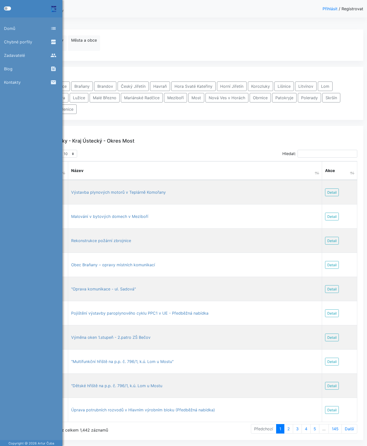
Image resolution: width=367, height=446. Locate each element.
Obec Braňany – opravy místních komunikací (113, 264)
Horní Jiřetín (231, 86)
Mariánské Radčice (142, 97)
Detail (332, 192)
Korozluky (260, 86)
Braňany (82, 86)
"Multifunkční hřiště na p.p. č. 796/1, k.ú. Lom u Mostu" (122, 361)
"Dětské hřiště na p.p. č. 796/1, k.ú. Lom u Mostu (116, 385)
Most (196, 97)
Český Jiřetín (133, 86)
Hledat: (289, 153)
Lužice (79, 97)
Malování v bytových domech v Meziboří (109, 216)
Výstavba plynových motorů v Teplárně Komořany (118, 192)
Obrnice (260, 97)
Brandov (105, 86)
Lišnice (284, 86)
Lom (325, 86)
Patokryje (284, 97)
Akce (330, 170)
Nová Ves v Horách (227, 97)
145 (335, 428)
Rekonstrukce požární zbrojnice (101, 240)
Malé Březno (104, 97)
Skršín (331, 97)
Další (349, 428)
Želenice (65, 109)
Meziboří (175, 97)
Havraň (160, 86)
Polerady (309, 97)
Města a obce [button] (84, 40)
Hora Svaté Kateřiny (193, 86)
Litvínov (305, 86)
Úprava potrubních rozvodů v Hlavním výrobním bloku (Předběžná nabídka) (143, 409)
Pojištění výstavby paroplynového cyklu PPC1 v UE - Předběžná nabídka (139, 313)
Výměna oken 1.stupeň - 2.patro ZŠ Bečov (111, 337)
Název (77, 170)
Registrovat (352, 8)
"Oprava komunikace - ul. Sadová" (103, 288)
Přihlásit (331, 8)
